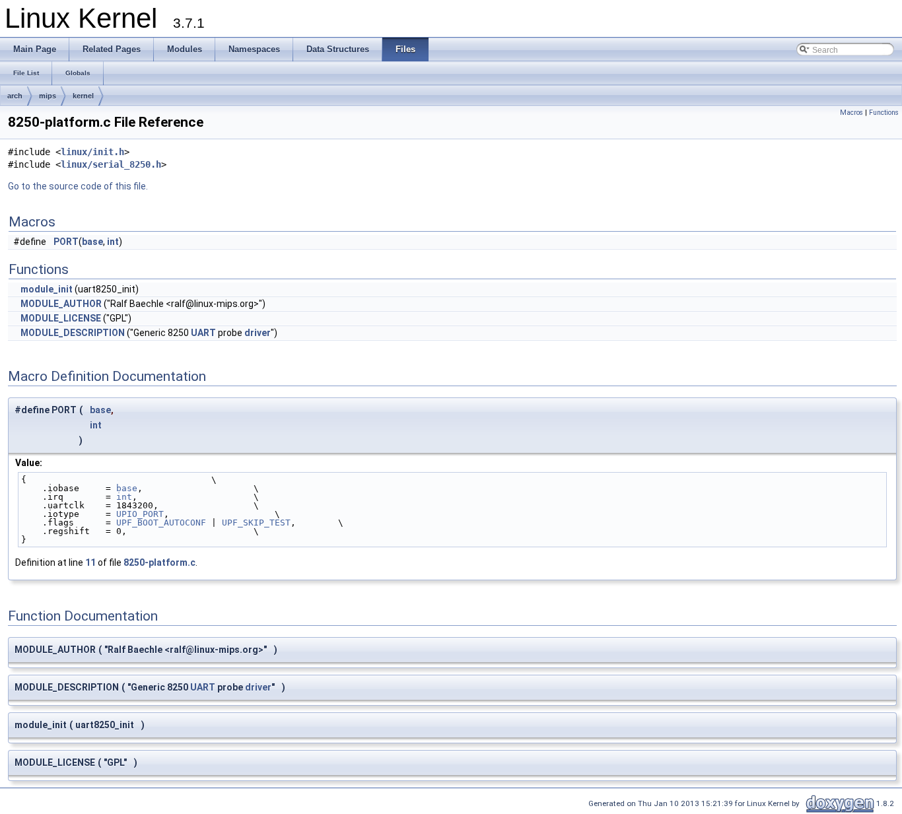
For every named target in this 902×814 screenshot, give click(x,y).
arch (14, 96)
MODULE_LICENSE (60, 318)
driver (257, 332)
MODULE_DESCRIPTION (72, 332)
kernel (83, 96)
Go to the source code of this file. (78, 186)
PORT (66, 241)
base (92, 241)
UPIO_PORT (140, 514)
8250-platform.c (159, 562)
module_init (46, 289)
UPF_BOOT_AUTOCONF (161, 522)
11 (90, 562)
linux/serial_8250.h (111, 164)
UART (203, 332)
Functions (884, 112)
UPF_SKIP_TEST (256, 522)
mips (47, 96)
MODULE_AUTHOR (61, 303)
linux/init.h (92, 152)
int (113, 241)
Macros (851, 112)
